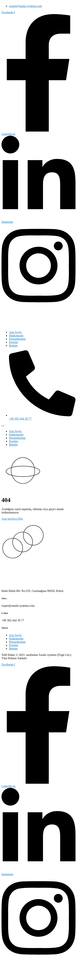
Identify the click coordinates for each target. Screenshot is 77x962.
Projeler (13, 342)
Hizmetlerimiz (17, 338)
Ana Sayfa (15, 332)
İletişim (13, 345)
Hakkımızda (16, 335)
